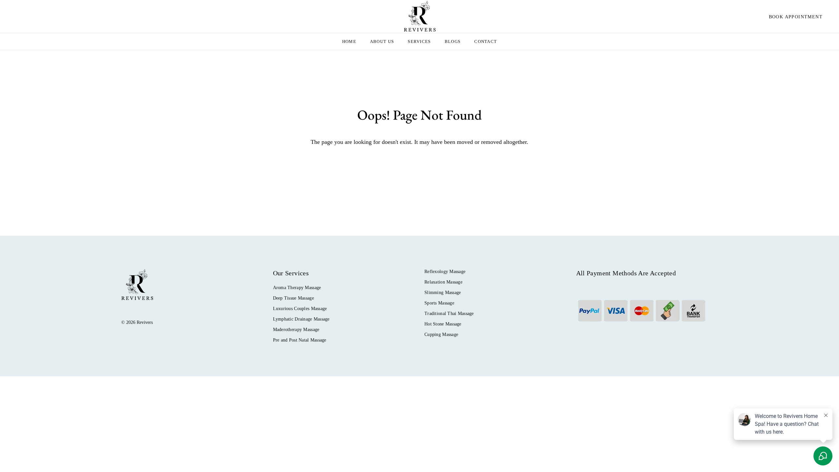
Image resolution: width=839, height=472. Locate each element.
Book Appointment (796, 16)
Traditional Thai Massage (449, 313)
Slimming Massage (442, 292)
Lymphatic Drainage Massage (301, 319)
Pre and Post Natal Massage (299, 340)
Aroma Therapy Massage (297, 287)
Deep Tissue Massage (293, 298)
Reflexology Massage (444, 271)
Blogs (453, 41)
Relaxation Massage (443, 282)
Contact (485, 41)
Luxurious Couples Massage (300, 308)
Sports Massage (439, 303)
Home (349, 41)
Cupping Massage (441, 334)
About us (382, 41)
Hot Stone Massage (442, 324)
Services (419, 41)
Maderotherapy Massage (296, 329)
